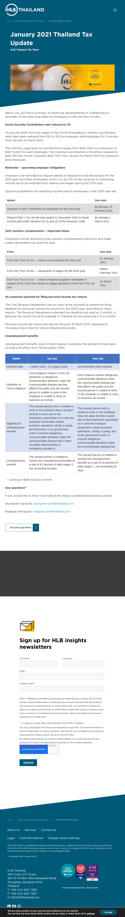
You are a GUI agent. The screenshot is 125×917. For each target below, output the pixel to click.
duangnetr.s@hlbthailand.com (53, 503)
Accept (108, 912)
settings (91, 913)
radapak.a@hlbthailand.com (51, 511)
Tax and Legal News (20, 527)
